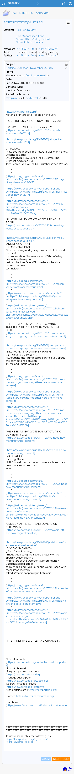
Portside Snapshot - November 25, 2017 (29, 68)
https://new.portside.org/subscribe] (27, 680)
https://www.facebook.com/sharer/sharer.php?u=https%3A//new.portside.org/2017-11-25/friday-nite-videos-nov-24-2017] (37, 191)
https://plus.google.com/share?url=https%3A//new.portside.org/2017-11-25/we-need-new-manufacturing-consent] (37, 483)
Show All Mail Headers (29, 42)
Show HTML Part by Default (33, 39)
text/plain (11, 98)
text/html (32, 98)
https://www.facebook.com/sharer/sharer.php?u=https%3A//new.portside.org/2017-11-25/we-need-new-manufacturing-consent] (36, 496)
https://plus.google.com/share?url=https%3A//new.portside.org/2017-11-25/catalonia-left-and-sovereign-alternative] (37, 588)
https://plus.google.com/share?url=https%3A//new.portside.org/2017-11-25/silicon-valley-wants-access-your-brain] (35, 284)
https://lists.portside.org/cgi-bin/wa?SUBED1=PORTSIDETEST (27, 741)
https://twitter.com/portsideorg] (35, 696)
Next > (42, 48)
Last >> (53, 48)
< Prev (32, 48)
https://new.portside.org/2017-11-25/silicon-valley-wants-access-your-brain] (35, 227)
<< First (21, 48)
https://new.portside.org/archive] (26, 686)
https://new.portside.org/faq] (24, 674)
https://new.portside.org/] (22, 111)
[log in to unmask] (37, 75)
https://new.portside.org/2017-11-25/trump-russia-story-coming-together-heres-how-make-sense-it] (36, 335)
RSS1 (56, 759)
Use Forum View (26, 29)
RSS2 (66, 759)
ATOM (46, 759)
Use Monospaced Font (30, 36)
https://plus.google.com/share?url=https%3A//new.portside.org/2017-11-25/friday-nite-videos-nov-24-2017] (35, 179)
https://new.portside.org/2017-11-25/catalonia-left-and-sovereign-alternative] (35, 531)
